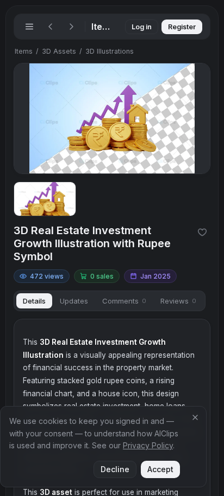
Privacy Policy (148, 445)
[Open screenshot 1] (45, 199)
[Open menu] (29, 26)
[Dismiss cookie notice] (195, 417)
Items (24, 51)
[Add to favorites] (202, 232)
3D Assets (59, 51)
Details (34, 301)
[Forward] (71, 27)
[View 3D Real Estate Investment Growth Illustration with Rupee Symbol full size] (112, 118)
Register (182, 27)
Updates (74, 301)
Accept (160, 469)
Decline (115, 469)
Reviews (178, 301)
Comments (124, 301)
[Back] (50, 27)
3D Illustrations (109, 51)
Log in (142, 27)
